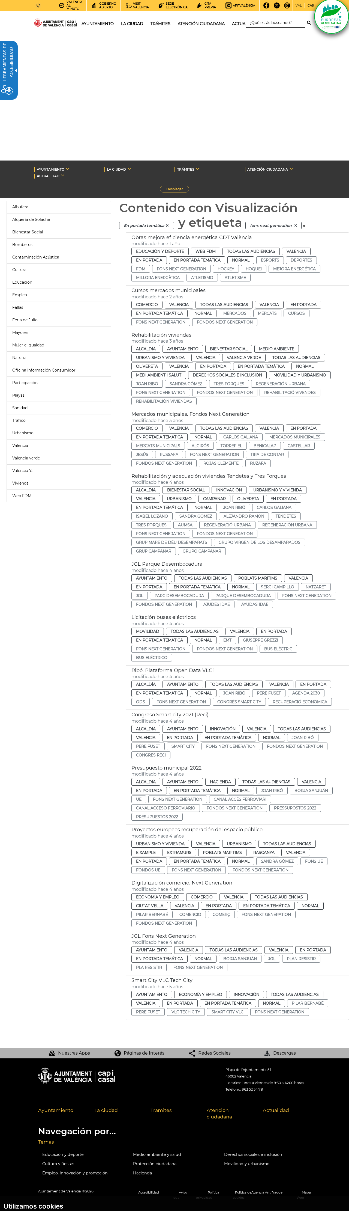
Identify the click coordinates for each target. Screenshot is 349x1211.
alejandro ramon (244, 516)
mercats (267, 313)
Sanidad (20, 407)
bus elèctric (278, 648)
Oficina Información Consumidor (44, 370)
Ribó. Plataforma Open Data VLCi (172, 670)
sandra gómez (186, 383)
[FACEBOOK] (266, 7)
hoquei (254, 268)
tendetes (286, 516)
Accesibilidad (148, 1192)
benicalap (265, 445)
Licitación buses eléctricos (163, 617)
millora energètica (158, 277)
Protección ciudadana (154, 1163)
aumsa (185, 525)
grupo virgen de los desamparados (259, 542)
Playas (18, 395)
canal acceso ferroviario (165, 808)
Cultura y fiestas (58, 1163)
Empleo (19, 294)
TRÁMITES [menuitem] (160, 23)
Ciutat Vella (149, 905)
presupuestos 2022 (157, 816)
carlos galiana (240, 437)
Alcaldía (146, 348)
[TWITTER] (276, 7)
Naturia (19, 357)
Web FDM (21, 495)
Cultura (19, 269)
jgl (139, 595)
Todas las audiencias (251, 251)
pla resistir (149, 967)
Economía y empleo (157, 897)
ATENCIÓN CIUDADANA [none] (267, 169)
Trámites (161, 1110)
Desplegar (177, 189)
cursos (296, 313)
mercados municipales (294, 437)
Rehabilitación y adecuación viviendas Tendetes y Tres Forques (208, 476)
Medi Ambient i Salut (158, 375)
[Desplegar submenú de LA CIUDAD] (129, 168)
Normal (240, 260)
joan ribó (147, 383)
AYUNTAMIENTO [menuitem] (98, 23)
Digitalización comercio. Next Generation (181, 883)
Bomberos (22, 244)
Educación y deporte (160, 251)
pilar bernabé (152, 914)
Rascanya (264, 852)
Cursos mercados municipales (168, 290)
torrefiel (231, 445)
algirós (200, 445)
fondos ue (148, 870)
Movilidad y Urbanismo (299, 375)
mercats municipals (158, 445)
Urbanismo (23, 433)
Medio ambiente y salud (157, 1154)
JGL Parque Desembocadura (167, 564)
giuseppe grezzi (260, 640)
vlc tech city (186, 1012)
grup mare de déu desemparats (171, 542)
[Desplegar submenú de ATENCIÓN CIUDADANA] (291, 168)
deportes (301, 260)
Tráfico (19, 420)
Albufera (20, 206)
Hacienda (220, 781)
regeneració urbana (227, 525)
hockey (226, 268)
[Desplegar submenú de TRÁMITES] (197, 168)
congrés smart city (239, 701)
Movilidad (147, 631)
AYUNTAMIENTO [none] (50, 169)
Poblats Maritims (257, 578)
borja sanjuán (311, 790)
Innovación (229, 490)
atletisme (235, 277)
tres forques (229, 383)
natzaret (316, 586)
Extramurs (179, 852)
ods (140, 701)
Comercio (147, 304)
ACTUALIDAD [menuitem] (245, 23)
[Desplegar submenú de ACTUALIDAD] (62, 175)
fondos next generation (225, 322)
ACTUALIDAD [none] (48, 176)
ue (139, 799)
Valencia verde (26, 458)
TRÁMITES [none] (185, 169)
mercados (234, 313)
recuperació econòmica (300, 701)
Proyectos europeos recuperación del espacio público (197, 830)
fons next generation (181, 268)
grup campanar (153, 551)
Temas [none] (46, 1142)
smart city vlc (227, 1012)
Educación (22, 282)
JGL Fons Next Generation (163, 936)
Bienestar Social (27, 232)
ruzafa (258, 463)
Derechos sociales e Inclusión (227, 375)
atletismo (202, 277)
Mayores (20, 332)
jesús (142, 454)
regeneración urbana (281, 383)
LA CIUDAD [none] (116, 169)
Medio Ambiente (276, 348)
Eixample (146, 852)
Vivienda (20, 483)
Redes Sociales (214, 1053)
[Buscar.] (310, 22)
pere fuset (269, 693)
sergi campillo (277, 586)
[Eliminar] (167, 225)
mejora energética (294, 268)
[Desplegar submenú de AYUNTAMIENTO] (67, 168)
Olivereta (147, 366)
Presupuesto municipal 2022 (166, 768)
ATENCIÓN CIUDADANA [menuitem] (201, 23)
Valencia (20, 445)
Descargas (284, 1053)
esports (270, 260)
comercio (190, 914)
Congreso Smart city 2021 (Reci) (170, 715)
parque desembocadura (243, 595)
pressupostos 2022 (295, 808)
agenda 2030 (306, 693)
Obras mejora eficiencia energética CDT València (191, 238)
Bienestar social (229, 348)
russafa (169, 454)
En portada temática (197, 260)
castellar (299, 445)
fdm (140, 268)
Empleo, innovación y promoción (75, 1173)
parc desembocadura (179, 595)
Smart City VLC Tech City (161, 980)
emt (227, 640)
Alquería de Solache (31, 219)
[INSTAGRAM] (287, 7)
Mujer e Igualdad (28, 345)
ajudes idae (216, 604)
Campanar (214, 498)
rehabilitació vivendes (290, 392)
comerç (221, 914)
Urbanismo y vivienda (160, 357)
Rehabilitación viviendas (161, 335)
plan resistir (301, 958)
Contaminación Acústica (35, 257)
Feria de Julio (25, 319)
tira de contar (267, 454)
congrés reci (151, 755)
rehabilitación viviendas (164, 401)
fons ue (314, 861)
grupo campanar (202, 551)
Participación (25, 382)
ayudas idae (254, 604)
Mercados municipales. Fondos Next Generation (190, 414)
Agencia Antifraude (266, 1192)
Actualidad (276, 1110)
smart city (183, 746)
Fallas (17, 307)
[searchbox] (275, 23)
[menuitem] (62, 1113)
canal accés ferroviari (240, 799)
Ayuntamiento (182, 348)
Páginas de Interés (144, 1053)
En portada (149, 260)
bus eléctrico (151, 657)
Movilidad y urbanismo (246, 1163)
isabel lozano (152, 516)
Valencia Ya (23, 470)
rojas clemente (221, 463)
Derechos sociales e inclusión (253, 1154)
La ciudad (106, 1110)
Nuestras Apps (74, 1053)
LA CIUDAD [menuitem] (132, 23)
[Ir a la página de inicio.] (45, 24)
